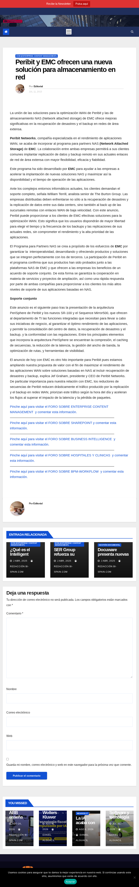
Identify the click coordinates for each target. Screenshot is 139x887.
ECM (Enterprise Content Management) (36, 56)
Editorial (38, 86)
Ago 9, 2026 (86, 829)
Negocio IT (82, 813)
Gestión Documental (109, 545)
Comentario (14, 613)
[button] (132, 31)
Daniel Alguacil (49, 838)
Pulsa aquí (81, 3)
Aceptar (70, 881)
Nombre (11, 689)
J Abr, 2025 (19, 561)
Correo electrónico (18, 712)
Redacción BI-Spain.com (19, 569)
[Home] (6, 32)
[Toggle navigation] (69, 31)
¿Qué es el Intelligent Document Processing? (22, 556)
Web (9, 735)
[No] (134, 877)
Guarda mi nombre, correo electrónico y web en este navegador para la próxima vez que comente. (69, 764)
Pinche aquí (18, 406)
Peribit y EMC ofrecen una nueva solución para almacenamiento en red (65, 69)
